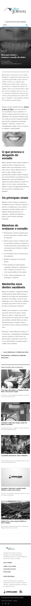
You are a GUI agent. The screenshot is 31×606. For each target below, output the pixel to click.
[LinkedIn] (8, 603)
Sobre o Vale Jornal (9, 566)
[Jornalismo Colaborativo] (10, 592)
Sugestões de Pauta (9, 569)
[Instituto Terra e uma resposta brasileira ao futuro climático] (15, 510)
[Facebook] (3, 603)
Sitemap (15, 600)
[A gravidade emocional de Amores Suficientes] (15, 444)
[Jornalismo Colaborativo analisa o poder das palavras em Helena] (15, 411)
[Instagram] (5, 603)
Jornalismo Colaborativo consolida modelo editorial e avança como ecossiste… (13, 489)
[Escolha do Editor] (21, 592)
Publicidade (7, 571)
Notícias (4, 50)
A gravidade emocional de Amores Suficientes (14, 455)
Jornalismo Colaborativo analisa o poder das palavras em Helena (14, 423)
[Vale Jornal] (9, 549)
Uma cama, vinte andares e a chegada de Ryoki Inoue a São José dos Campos (15, 390)
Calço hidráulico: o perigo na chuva (15, 352)
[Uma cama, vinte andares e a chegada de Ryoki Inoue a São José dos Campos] (15, 378)
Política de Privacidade (6, 600)
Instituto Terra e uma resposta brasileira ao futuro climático (13, 521)
